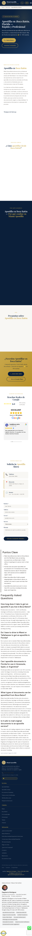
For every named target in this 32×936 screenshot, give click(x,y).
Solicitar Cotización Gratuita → (16, 538)
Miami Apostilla (6, 896)
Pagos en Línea (5, 844)
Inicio (3, 7)
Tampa (3, 820)
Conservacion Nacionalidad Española (11, 839)
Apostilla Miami (5, 787)
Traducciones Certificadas (8, 795)
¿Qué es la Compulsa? (7, 847)
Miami (3, 809)
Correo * (6, 515)
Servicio (6, 521)
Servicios (8, 7)
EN (27, 3)
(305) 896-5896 (13, 476)
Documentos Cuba (6, 858)
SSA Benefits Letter (6, 798)
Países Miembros (6, 833)
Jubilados (4, 853)
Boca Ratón (4, 811)
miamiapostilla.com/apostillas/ (21, 717)
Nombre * (6, 503)
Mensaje (6, 527)
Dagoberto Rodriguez (11, 871)
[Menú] (31, 3)
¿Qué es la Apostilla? (7, 830)
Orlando (4, 822)
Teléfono (6, 509)
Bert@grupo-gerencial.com (15, 873)
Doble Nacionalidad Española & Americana (12, 836)
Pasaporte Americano (7, 800)
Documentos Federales (7, 792)
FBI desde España (6, 842)
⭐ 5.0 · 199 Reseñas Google (9, 778)
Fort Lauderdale (6, 814)
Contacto (4, 850)
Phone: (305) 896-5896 (23, 871)
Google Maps (14, 867)
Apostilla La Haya (6, 789)
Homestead (5, 817)
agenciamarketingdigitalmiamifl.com (16, 874)
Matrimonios (5, 856)
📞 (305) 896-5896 (16, 374)
